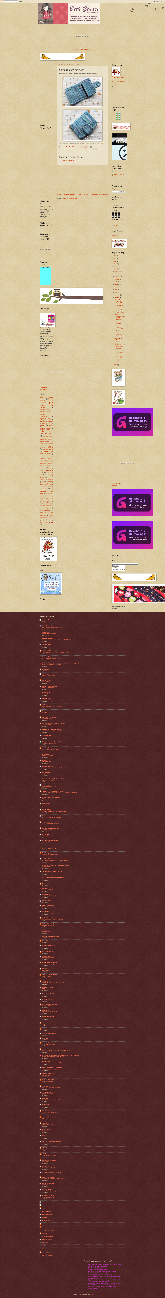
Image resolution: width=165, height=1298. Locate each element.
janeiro (117, 297)
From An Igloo (46, 1220)
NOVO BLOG (45, 1118)
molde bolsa (43, 484)
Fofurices (44, 1135)
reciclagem (46, 502)
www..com (45, 267)
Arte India (44, 704)
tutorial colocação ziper (45, 508)
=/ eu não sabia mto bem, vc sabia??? (51, 1100)
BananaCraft (45, 754)
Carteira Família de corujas (49, 842)
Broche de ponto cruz (47, 755)
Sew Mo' (44, 1208)
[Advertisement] (82, 179)
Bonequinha (45, 1184)
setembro (118, 276)
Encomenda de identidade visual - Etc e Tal (53, 1056)
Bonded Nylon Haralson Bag (49, 633)
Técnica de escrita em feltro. (49, 743)
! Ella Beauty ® (46, 853)
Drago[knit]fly (45, 748)
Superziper (45, 1205)
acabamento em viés (45, 411)
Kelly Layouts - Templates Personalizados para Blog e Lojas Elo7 (61, 1055)
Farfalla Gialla (46, 772)
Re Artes (44, 760)
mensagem (46, 483)
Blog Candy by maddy (47, 1093)
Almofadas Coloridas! (47, 907)
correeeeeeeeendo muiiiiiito (49, 1155)
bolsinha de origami (47, 436)
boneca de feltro (45, 438)
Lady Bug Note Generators (82, 49)
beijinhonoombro (46, 866)
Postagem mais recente (66, 195)
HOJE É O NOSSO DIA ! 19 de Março (51, 817)
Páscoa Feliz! (45, 1161)
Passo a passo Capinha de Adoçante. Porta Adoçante (55, 860)
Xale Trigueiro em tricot (48, 687)
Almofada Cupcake (46, 1005)
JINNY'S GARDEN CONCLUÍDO (50, 1012)
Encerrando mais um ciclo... (49, 995)
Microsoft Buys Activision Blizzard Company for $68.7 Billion (57, 640)
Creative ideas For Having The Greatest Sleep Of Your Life (57, 896)
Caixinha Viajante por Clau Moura (51, 1172)
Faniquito (44, 888)
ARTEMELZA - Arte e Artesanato (51, 742)
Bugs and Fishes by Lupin (49, 650)
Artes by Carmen (46, 900)
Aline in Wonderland (48, 1016)
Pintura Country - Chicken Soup (119, 335)
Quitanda (44, 1123)
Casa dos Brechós (47, 1211)
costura (91, 149)
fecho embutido (48, 474)
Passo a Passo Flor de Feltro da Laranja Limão (119, 358)
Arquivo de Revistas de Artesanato (52, 1067)
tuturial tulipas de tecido (46, 520)
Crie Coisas (45, 1098)
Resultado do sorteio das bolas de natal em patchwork (56, 1050)
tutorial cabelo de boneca (47, 505)
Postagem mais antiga (99, 195)
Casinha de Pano (47, 680)
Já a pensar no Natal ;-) (48, 925)
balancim (51, 425)
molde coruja (43, 488)
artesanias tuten (46, 1110)
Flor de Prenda (46, 692)
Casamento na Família (47, 873)
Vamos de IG (45, 694)
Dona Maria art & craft (48, 1223)
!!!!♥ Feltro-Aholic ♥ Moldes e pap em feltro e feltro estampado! (60, 663)
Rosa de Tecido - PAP (47, 1075)
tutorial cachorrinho (46, 507)
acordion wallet (44, 412)
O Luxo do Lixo (46, 735)
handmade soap (49, 479)
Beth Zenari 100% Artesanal (119, 78)
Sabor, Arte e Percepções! (49, 717)
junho (116, 284)
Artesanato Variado (47, 766)
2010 (115, 269)
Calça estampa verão (47, 1124)
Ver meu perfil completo (118, 81)
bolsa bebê (45, 429)
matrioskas (50, 481)
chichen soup (43, 460)
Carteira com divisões (118, 322)
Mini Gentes (45, 1149)
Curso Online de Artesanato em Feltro (51, 664)
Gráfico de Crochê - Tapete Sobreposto (52, 706)
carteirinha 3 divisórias (47, 1081)
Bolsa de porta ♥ (46, 970)
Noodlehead (45, 632)
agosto (117, 279)
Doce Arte (44, 1233)
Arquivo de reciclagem (48, 1177)
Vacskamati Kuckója (47, 987)
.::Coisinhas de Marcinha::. (49, 962)
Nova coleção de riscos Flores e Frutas (52, 627)
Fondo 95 (44, 1130)
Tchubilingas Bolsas (48, 917)
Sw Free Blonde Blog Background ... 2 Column (54, 1191)
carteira (68, 149)
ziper (51, 522)
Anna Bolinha (46, 894)
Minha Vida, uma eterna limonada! (52, 1141)
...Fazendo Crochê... (47, 1043)
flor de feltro (43, 475)
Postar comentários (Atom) (69, 198)
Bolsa (43, 798)
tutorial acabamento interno (46, 503)
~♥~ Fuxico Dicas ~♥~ (48, 1195)
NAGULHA (45, 1148)
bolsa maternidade (45, 432)
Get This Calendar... (118, 161)
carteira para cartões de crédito (80, 149)
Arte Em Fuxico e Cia (48, 905)
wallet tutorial (76, 151)
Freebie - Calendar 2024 (48, 646)
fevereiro (117, 295)
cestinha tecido (44, 456)
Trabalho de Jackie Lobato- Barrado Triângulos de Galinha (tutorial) (59, 792)
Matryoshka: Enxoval (47, 829)
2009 (115, 365)
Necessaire (44, 1137)
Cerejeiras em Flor (46, 931)
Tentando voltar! (46, 805)
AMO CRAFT (45, 834)
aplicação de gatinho (45, 418)
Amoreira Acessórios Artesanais (51, 1029)
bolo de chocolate (46, 426)
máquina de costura (99, 149)
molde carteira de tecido (65, 151)
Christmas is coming (47, 700)
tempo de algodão (47, 1239)
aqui (102, 143)
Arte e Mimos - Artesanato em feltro (52, 729)
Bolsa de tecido (119, 305)
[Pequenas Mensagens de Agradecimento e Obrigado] (132, 435)
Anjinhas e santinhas (47, 681)
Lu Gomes (45, 1038)
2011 (115, 266)
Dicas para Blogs (47, 657)
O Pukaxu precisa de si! (48, 737)
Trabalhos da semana (47, 835)
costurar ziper (43, 467)
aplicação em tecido (45, 420)
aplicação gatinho (46, 423)
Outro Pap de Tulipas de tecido (118, 340)
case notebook (45, 455)
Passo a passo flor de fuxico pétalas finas (119, 352)
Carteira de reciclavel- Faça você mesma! (52, 1178)
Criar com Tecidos (47, 1255)
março (117, 292)
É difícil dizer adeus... (47, 1143)
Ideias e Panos (46, 883)
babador (42, 425)
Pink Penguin (46, 674)
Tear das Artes (46, 809)
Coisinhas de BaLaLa (48, 1230)
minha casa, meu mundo (49, 785)
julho (116, 282)
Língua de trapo (46, 1061)
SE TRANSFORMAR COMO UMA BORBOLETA (55, 865)
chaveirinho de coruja (45, 458)
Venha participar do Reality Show (50, 823)
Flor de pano (45, 1104)
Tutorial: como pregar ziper (119, 308)
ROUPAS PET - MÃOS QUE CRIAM (51, 1069)
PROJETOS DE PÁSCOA (48, 958)
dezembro (118, 271)
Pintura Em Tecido (47, 626)
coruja (48, 465)
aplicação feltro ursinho (46, 421)
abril (116, 289)
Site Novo (44, 774)
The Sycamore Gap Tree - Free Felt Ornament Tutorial (55, 652)
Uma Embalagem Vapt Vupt (49, 786)
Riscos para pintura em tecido (46, 405)
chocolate (50, 460)
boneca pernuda (44, 441)
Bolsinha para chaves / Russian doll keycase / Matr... (119, 328)
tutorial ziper (50, 519)
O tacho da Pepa (46, 620)
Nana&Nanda (45, 911)
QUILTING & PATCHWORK (49, 975)
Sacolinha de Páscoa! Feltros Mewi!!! (51, 731)
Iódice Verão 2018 (46, 724)
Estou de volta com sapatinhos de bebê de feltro (54, 768)
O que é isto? (45, 284)
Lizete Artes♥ (45, 1022)
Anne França (45, 1252)
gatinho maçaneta (120, 344)
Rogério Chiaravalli (47, 1117)
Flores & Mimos (46, 711)
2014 (115, 258)
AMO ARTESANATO (47, 951)
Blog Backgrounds (47, 1189)
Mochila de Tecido (46, 1106)
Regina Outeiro (46, 669)
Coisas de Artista (47, 999)
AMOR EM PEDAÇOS (48, 1080)
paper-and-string (46, 698)
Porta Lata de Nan (46, 761)
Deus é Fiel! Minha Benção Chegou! (51, 1087)
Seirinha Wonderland (47, 1018)
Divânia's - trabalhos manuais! (50, 828)
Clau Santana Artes (47, 816)
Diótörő (43, 988)
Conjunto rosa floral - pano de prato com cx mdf (54, 982)
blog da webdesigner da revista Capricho (120, 317)
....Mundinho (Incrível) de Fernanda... (52, 871)
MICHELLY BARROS (47, 1236)
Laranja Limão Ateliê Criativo (50, 936)
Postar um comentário (68, 160)
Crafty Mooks (45, 1217)
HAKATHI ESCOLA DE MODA (49, 848)
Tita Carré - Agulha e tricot (49, 686)
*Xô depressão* (46, 822)
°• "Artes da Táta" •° (47, 981)
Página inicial (83, 195)
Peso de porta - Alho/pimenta (49, 913)
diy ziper (50, 468)
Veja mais (48, 196)
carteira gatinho (48, 449)
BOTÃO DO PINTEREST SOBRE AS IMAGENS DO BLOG (56, 879)
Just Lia (44, 1245)
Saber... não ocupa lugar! (49, 1033)
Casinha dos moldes (48, 1183)
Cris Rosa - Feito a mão (48, 1073)
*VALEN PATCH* (46, 859)
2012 (115, 264)
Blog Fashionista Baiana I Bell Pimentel (53, 723)
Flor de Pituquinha (47, 941)
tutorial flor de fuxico (45, 510)
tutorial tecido (43, 519)
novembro (118, 274)
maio (116, 287)
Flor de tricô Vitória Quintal (48, 1044)
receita (51, 500)
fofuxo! (43, 1024)
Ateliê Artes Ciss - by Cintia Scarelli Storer (54, 779)
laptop (43, 481)
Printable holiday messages (49, 675)
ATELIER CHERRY (47, 644)
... (42, 846)
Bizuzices (44, 1249)
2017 (115, 256)
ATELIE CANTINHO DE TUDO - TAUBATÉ (53, 791)
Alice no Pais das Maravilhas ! (49, 1168)
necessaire (43, 491)
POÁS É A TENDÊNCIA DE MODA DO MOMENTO (54, 811)
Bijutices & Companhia (48, 924)
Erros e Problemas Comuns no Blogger (52, 658)
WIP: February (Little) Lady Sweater (51, 749)
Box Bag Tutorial (119, 312)
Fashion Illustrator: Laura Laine (50, 854)
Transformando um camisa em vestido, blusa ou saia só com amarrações (60, 1063)
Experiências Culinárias (49, 1160)
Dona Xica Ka (45, 1086)
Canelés (44, 621)
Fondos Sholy (46, 1129)
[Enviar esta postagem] (91, 147)
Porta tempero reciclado (48, 780)
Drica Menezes (46, 803)
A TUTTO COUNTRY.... (48, 1092)
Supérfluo (44, 968)
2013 (115, 261)
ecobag (41, 470)
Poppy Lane (45, 1201)
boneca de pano (45, 439)
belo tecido (45, 1242)
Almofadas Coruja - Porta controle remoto (52, 919)
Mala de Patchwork (46, 976)
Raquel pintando (46, 956)
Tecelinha (44, 930)
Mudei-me (44, 947)
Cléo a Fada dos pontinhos (49, 1004)
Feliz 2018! (44, 712)
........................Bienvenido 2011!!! (50, 1112)
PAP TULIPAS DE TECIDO (120, 347)
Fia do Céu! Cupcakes (48, 993)
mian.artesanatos (47, 1214)
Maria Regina (45, 1010)
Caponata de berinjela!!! (48, 718)
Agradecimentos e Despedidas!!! (50, 964)
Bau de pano (45, 1166)
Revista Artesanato (47, 638)
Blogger (92, 1294)
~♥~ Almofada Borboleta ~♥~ (49, 1197)
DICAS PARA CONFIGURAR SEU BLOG (53, 877)
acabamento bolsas (45, 409)
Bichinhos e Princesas (48, 945)
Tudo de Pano (46, 1154)
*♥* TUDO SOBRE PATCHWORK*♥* (52, 797)
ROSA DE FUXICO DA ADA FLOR (119, 301)
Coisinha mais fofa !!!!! (47, 890)
